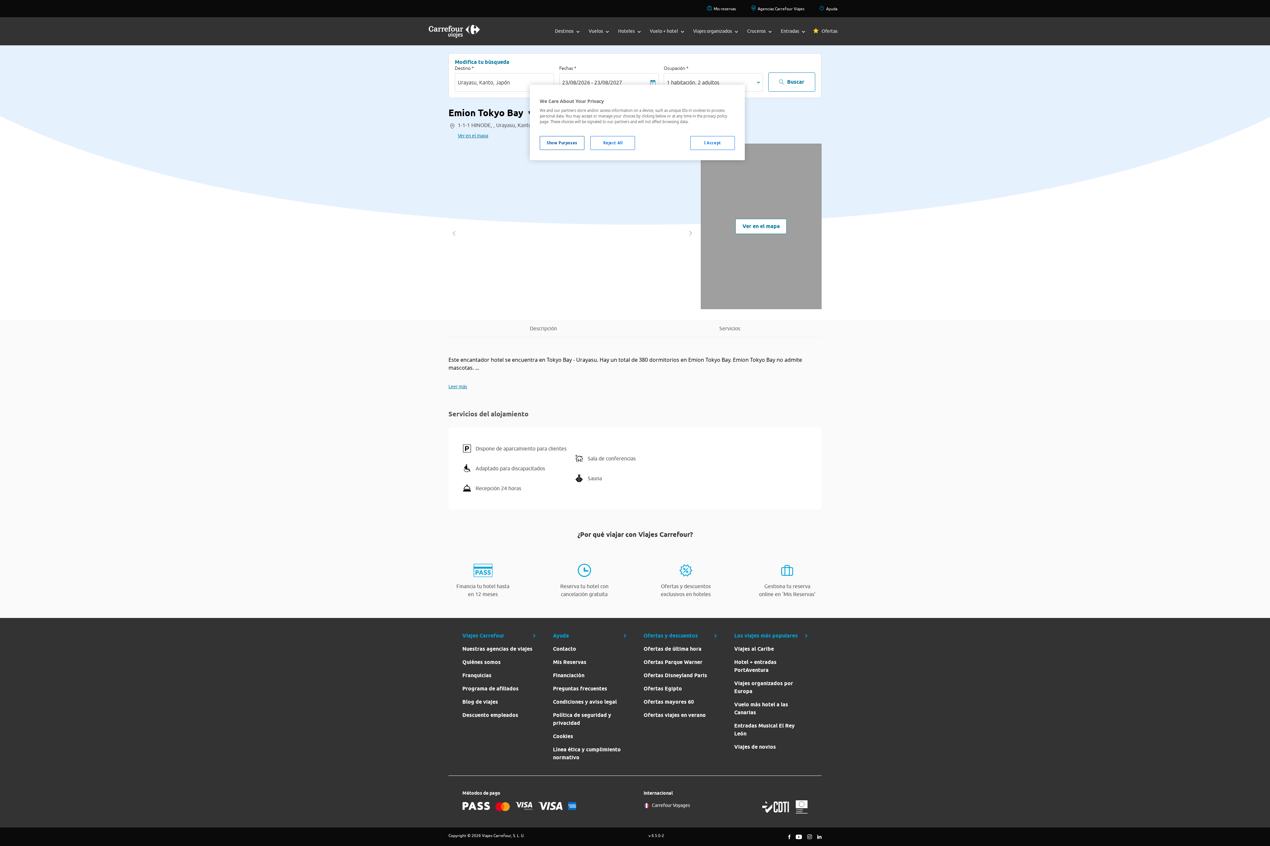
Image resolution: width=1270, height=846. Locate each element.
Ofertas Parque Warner (673, 662)
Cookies (563, 736)
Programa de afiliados (490, 688)
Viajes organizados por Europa (763, 687)
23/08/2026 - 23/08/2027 (592, 82)
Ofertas (829, 31)
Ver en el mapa (473, 135)
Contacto (564, 649)
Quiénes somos (481, 662)
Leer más (457, 386)
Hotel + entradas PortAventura (755, 666)
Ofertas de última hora (672, 649)
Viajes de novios (755, 747)
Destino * (464, 68)
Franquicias (476, 675)
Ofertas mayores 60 (669, 702)
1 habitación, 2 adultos (693, 82)
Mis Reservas (569, 662)
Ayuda (831, 8)
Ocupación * (676, 68)
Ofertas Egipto (663, 688)
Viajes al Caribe (754, 649)
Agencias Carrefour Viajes (781, 8)
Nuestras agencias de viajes (497, 649)
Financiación (568, 675)
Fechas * (567, 68)
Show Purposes (562, 142)
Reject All (613, 142)
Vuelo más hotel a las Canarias (761, 708)
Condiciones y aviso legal (585, 702)
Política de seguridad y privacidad (582, 719)
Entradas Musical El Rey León (764, 730)
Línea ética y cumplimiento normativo (587, 753)
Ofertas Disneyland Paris (675, 675)
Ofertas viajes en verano (675, 715)
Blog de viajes (480, 702)
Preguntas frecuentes (580, 688)
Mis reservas (725, 8)
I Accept (712, 142)
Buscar (795, 82)
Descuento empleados (490, 715)
